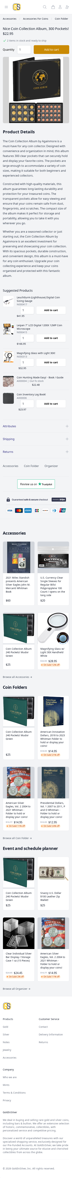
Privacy (7, 1100)
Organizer (51, 466)
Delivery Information (51, 1034)
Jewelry (7, 1050)
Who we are (10, 1077)
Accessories (10, 466)
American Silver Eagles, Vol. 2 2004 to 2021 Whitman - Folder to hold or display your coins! (18, 810)
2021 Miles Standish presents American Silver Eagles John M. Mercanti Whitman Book (18, 584)
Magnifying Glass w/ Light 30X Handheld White (52, 652)
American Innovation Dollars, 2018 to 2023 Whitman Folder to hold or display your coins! (52, 738)
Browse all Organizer (16, 988)
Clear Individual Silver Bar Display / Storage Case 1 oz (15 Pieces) (19, 957)
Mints (6, 1085)
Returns (43, 1042)
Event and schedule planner (30, 848)
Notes (6, 1042)
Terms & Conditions (14, 1092)
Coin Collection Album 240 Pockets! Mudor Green (19, 652)
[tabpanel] (36, 90)
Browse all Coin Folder (17, 838)
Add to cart (51, 49)
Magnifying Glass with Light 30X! (36, 353)
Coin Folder (31, 466)
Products (8, 1019)
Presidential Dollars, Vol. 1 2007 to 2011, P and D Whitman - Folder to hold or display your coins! (52, 810)
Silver (6, 1034)
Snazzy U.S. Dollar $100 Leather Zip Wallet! (50, 896)
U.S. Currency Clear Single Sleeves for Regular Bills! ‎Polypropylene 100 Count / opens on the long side (52, 586)
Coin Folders (15, 687)
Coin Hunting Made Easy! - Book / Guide (40, 377)
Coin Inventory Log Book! (31, 394)
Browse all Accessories (17, 677)
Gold (5, 1026)
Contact (43, 1026)
